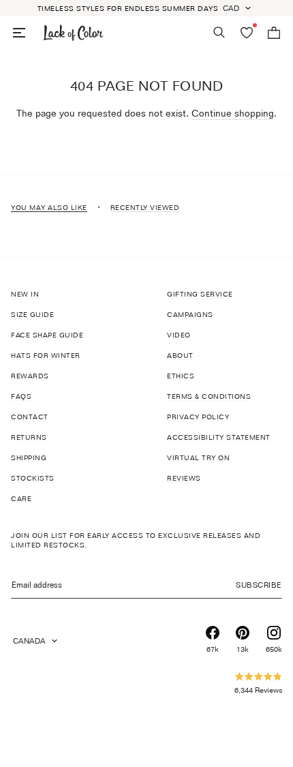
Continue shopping (232, 113)
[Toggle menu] (19, 32)
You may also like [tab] (49, 207)
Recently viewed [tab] (145, 207)
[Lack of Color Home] (74, 33)
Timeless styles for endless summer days (128, 8)
